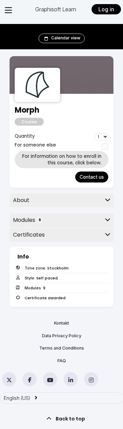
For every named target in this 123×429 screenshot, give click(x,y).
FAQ (61, 360)
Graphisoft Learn (55, 9)
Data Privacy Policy (61, 335)
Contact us (92, 177)
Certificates (29, 235)
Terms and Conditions (61, 348)
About (21, 200)
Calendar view (65, 37)
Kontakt (61, 323)
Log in (106, 9)
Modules (27, 220)
